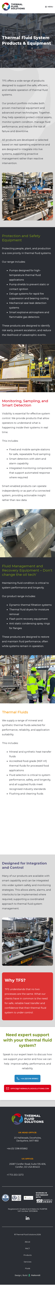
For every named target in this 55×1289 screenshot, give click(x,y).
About (27, 1242)
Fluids (27, 1268)
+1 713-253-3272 (15, 1175)
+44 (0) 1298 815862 (17, 1148)
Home (4, 14)
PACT (27, 1248)
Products (28, 1255)
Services (27, 1262)
